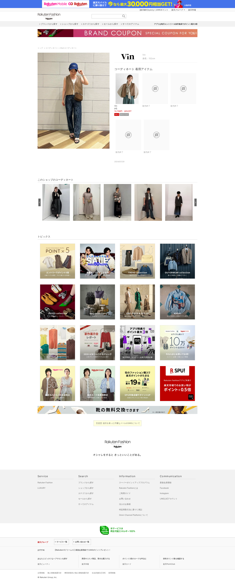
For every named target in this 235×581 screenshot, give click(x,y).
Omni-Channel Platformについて (133, 515)
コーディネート (52, 48)
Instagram (164, 493)
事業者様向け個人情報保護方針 (76, 573)
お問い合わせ (125, 498)
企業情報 (41, 573)
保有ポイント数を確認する (173, 558)
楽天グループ (177, 10)
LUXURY (41, 488)
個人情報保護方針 (54, 573)
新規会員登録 (165, 482)
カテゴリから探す (86, 493)
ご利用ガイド (125, 493)
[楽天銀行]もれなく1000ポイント (154, 10)
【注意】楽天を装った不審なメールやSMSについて (117, 423)
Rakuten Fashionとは (128, 488)
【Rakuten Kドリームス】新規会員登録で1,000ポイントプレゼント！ (82, 550)
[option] (56, 202)
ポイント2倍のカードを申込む (134, 558)
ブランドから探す (86, 482)
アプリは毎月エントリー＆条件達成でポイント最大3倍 (175, 24)
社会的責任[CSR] (99, 573)
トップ (40, 48)
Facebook (164, 488)
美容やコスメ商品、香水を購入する (96, 558)
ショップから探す (86, 488)
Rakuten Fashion (62, 16)
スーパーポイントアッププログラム (134, 482)
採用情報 (111, 573)
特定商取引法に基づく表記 (130, 509)
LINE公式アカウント (168, 498)
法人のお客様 (125, 504)
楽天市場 (192, 10)
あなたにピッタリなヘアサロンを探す (52, 558)
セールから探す (85, 498)
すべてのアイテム (86, 504)
